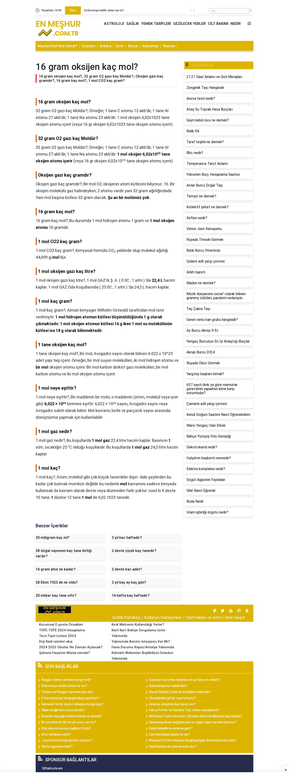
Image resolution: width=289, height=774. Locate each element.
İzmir (120, 46)
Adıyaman (150, 46)
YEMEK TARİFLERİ (156, 23)
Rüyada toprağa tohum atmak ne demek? (71, 716)
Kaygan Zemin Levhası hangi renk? (66, 680)
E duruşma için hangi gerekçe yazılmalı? (70, 698)
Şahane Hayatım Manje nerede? (64, 653)
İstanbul (88, 46)
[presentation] (190, 11)
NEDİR (236, 23)
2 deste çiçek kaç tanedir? (134, 551)
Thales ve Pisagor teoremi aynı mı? (67, 692)
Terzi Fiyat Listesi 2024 (57, 636)
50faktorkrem (52, 768)
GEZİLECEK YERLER (189, 23)
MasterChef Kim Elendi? (57, 46)
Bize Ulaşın (235, 617)
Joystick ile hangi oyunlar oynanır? (67, 740)
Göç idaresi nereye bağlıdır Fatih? (66, 728)
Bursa (133, 46)
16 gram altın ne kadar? (56, 569)
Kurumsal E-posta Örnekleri (61, 625)
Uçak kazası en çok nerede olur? (173, 746)
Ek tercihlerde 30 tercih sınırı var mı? (68, 722)
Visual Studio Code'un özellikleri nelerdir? (180, 692)
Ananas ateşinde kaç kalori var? (172, 704)
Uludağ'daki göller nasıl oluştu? (172, 698)
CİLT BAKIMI (218, 23)
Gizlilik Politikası (126, 617)
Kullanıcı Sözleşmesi (163, 617)
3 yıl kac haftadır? (127, 537)
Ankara (105, 46)
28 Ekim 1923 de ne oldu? (57, 582)
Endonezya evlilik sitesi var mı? (104, 10)
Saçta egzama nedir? (57, 746)
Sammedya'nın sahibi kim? (168, 686)
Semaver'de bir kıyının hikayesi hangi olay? (72, 704)
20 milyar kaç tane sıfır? (56, 595)
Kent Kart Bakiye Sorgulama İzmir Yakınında (138, 633)
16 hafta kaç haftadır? (131, 595)
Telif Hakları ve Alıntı (203, 617)
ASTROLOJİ (114, 23)
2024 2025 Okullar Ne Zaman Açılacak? (71, 647)
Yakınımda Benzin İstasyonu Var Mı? (141, 641)
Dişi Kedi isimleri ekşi (55, 641)
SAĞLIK (132, 23)
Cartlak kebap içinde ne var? (169, 734)
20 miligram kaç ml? (53, 537)
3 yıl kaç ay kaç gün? (129, 582)
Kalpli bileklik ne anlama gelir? (171, 728)
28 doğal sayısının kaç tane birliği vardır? (64, 553)
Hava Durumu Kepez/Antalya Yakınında (143, 647)
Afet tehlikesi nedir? (56, 734)
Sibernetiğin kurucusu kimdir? (63, 710)
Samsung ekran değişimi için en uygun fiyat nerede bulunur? (193, 722)
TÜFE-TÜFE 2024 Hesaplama (62, 630)
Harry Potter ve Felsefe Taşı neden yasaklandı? (184, 710)
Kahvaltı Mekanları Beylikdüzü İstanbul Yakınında (142, 655)
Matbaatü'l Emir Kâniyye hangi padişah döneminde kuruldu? (192, 740)
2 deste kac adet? (127, 569)
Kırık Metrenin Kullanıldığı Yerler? (138, 625)
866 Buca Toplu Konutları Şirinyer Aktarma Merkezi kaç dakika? (195, 716)
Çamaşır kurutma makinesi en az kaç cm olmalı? (184, 680)
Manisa (169, 46)
